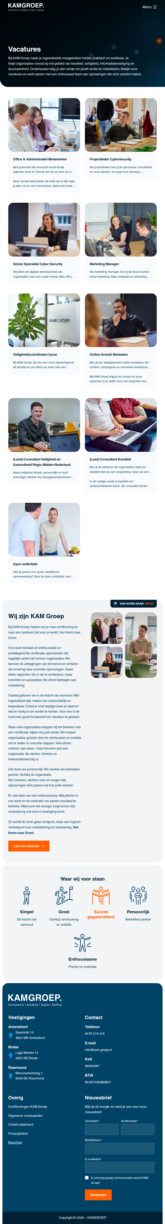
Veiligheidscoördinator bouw (35, 354)
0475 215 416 (95, 1034)
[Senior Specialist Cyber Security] (44, 230)
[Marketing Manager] (121, 230)
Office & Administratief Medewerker (40, 159)
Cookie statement (20, 1124)
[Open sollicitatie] (44, 530)
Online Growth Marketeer (109, 354)
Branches (15, 1143)
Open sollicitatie (25, 564)
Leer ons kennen (26, 846)
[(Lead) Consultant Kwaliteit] (121, 425)
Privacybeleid (18, 1133)
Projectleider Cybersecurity (110, 159)
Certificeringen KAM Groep (27, 1107)
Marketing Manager (104, 264)
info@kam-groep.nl (98, 1050)
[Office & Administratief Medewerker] (44, 125)
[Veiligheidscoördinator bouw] (44, 320)
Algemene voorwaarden (25, 1116)
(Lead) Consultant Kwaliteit (110, 459)
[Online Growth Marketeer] (121, 320)
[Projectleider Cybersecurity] (121, 125)
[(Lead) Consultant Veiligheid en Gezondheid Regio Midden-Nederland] (44, 425)
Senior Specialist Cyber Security (37, 264)
